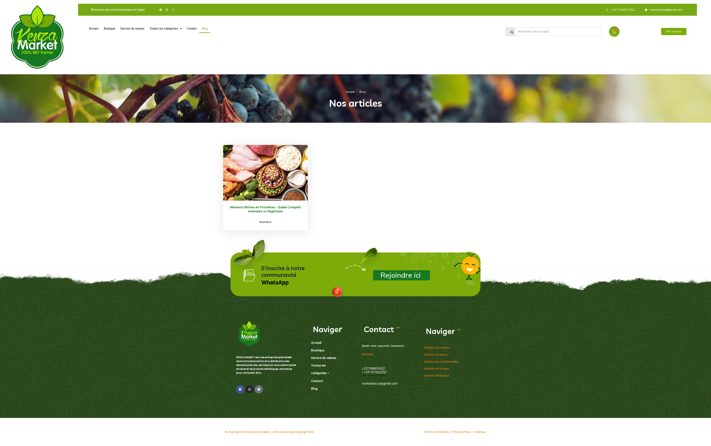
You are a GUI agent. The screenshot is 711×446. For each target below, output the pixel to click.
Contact (192, 28)
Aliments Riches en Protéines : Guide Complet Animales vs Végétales (265, 209)
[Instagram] (166, 9)
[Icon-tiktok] (173, 9)
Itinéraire (367, 354)
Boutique (109, 28)
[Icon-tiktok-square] (259, 389)
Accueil (94, 28)
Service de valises (132, 28)
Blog (205, 28)
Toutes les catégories (164, 28)
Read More (265, 222)
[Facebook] (160, 9)
